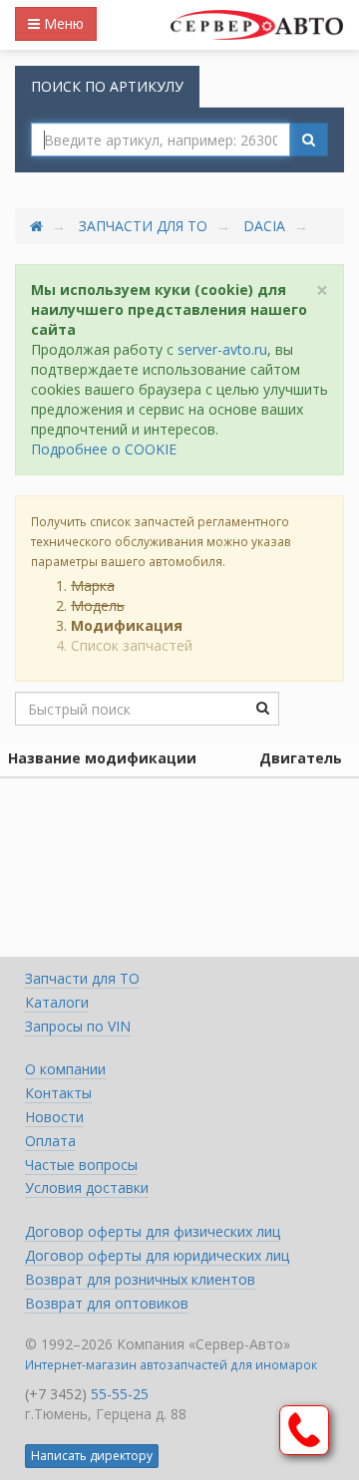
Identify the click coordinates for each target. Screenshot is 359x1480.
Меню (62, 23)
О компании (65, 1068)
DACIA (264, 225)
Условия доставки (87, 1187)
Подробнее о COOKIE (104, 449)
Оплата (50, 1140)
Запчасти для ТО (143, 225)
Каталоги (57, 1002)
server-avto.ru (222, 349)
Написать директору (92, 1455)
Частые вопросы (81, 1164)
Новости (54, 1116)
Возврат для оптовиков (106, 1303)
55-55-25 (120, 1393)
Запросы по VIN (78, 1026)
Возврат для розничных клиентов (140, 1279)
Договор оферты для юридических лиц (157, 1255)
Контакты (58, 1092)
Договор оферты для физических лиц (152, 1231)
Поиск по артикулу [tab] (107, 86)
